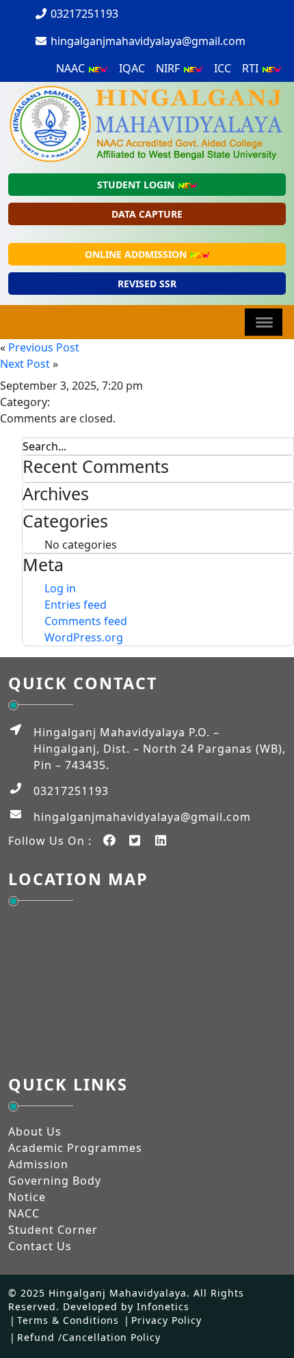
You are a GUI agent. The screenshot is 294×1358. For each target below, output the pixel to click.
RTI (251, 68)
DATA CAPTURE (147, 213)
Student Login (137, 184)
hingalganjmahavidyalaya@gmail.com (146, 40)
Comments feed (85, 621)
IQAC (132, 68)
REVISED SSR (147, 283)
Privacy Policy (166, 1320)
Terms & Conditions (68, 1320)
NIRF (169, 68)
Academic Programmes (75, 1147)
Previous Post (43, 347)
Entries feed (75, 604)
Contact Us (40, 1246)
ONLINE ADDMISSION (137, 254)
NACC (24, 1213)
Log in (60, 588)
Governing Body (54, 1180)
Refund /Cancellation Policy (89, 1337)
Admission (38, 1164)
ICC (222, 68)
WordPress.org (83, 637)
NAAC (72, 68)
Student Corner (53, 1229)
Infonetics (163, 1306)
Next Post (25, 363)
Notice (27, 1196)
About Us (35, 1131)
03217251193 (83, 13)
